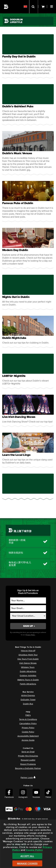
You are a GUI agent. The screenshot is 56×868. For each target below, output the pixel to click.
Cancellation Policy (28, 724)
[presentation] (28, 56)
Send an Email (28, 752)
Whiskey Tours (27, 667)
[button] (52, 6)
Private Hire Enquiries (28, 756)
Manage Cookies (27, 863)
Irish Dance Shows (28, 663)
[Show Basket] (42, 6)
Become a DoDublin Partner (28, 768)
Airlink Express (28, 695)
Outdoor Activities (28, 676)
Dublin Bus (28, 704)
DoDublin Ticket (28, 700)
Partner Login (27, 778)
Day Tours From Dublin (28, 659)
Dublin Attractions (28, 671)
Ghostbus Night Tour (28, 655)
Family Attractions (28, 684)
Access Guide (28, 740)
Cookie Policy (28, 732)
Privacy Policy (28, 728)
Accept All (27, 856)
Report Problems (28, 764)
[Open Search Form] (33, 6)
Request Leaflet (28, 760)
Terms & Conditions (28, 719)
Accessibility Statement (28, 736)
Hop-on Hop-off (28, 651)
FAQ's (28, 715)
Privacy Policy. (30, 635)
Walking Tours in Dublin (28, 680)
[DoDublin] (6, 7)
